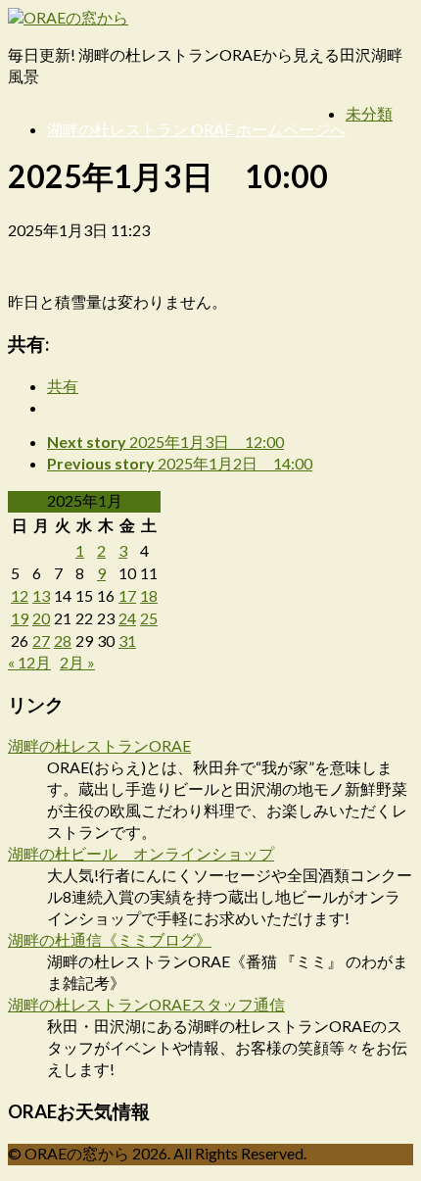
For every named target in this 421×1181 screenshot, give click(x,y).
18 (149, 595)
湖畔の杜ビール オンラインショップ (141, 853)
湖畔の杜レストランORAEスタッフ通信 (146, 1004)
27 (41, 640)
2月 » (77, 662)
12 (19, 595)
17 (127, 595)
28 (62, 640)
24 (127, 618)
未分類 (369, 113)
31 (127, 640)
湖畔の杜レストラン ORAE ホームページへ (196, 129)
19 (19, 618)
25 (149, 618)
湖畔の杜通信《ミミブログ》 (109, 939)
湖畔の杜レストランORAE (99, 745)
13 (41, 595)
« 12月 (29, 662)
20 (41, 618)
